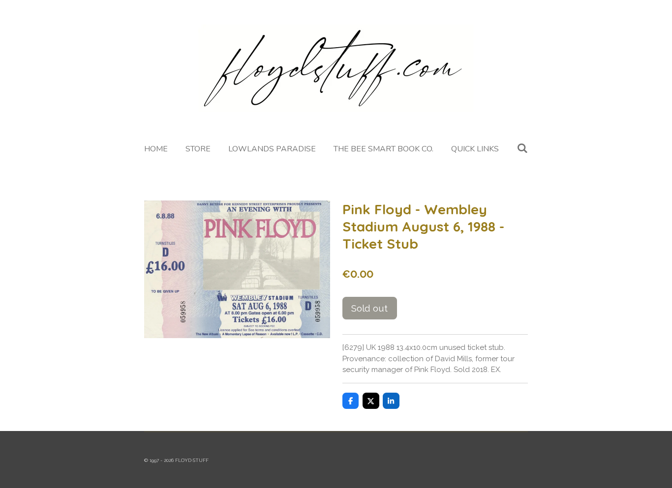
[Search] (522, 148)
